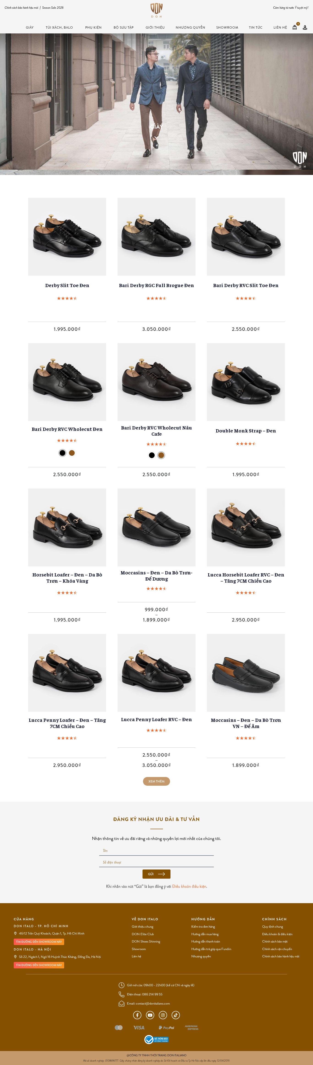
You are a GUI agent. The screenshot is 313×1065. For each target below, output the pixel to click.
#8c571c (71, 452)
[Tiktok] (176, 1015)
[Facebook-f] (137, 1015)
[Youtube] (150, 1015)
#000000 (151, 455)
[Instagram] (163, 1015)
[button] (156, 781)
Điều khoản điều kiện (189, 886)
